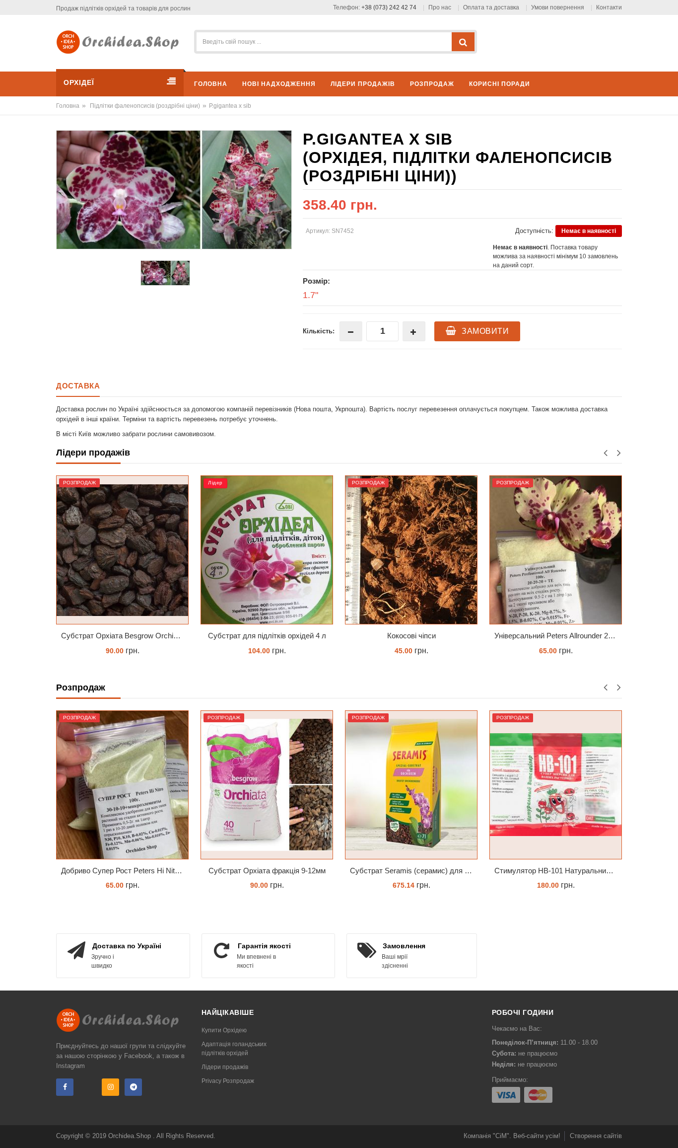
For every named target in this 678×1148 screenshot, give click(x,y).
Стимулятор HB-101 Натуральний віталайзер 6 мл (558, 870)
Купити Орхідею (224, 1030)
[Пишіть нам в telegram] (133, 1087)
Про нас (439, 7)
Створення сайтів (596, 1136)
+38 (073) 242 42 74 (388, 7)
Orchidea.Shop (130, 1136)
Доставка (78, 386)
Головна (67, 105)
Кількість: (319, 331)
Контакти (609, 7)
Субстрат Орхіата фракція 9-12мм (267, 870)
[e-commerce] (121, 41)
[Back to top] (668, 1130)
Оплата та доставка (491, 7)
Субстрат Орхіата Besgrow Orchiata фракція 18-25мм (125, 635)
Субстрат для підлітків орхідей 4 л (267, 635)
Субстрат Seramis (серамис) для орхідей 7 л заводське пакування (413, 870)
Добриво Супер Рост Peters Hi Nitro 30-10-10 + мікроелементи (125, 870)
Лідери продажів (225, 1067)
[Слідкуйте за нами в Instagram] (110, 1087)
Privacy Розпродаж (228, 1080)
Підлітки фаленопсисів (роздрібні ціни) (145, 105)
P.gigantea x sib (230, 105)
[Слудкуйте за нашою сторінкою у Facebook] (64, 1087)
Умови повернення (557, 7)
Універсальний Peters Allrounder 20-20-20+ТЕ (558, 635)
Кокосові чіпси (411, 635)
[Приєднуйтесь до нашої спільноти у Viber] (87, 1087)
